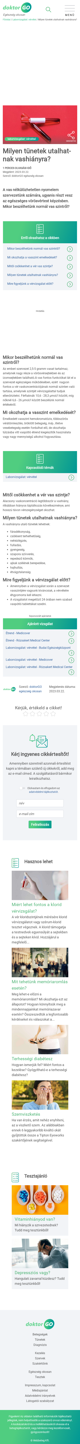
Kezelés (40, 1353)
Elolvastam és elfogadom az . (44, 790)
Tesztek (40, 1377)
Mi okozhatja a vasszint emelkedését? (32, 257)
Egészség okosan (40, 1372)
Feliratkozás (40, 824)
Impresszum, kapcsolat (40, 1385)
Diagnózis (40, 1345)
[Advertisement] (40, 63)
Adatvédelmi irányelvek (40, 1395)
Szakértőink (40, 1363)
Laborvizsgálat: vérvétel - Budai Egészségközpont (38, 648)
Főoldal (6, 19)
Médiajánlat (40, 1390)
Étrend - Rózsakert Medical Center (28, 640)
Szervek (40, 1358)
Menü (70, 14)
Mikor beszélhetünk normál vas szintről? (33, 248)
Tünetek (40, 1339)
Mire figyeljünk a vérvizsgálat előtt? (30, 284)
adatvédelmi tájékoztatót (43, 791)
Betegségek (40, 1334)
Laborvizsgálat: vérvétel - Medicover (29, 659)
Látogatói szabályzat (40, 1401)
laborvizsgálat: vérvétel (22, 139)
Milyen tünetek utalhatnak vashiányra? (32, 275)
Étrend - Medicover (18, 633)
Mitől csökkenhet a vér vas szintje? (30, 266)
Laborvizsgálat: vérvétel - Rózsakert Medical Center (39, 667)
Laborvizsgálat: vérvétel (24, 19)
